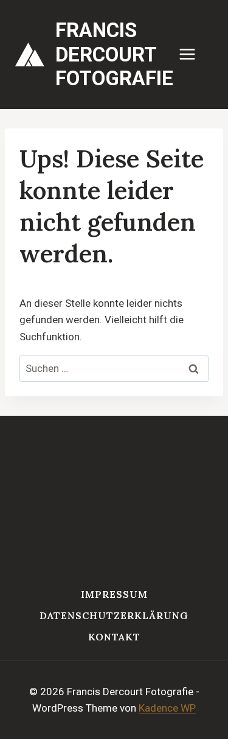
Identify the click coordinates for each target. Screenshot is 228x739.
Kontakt (114, 637)
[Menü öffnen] (193, 54)
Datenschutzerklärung (114, 615)
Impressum (114, 594)
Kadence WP (167, 708)
